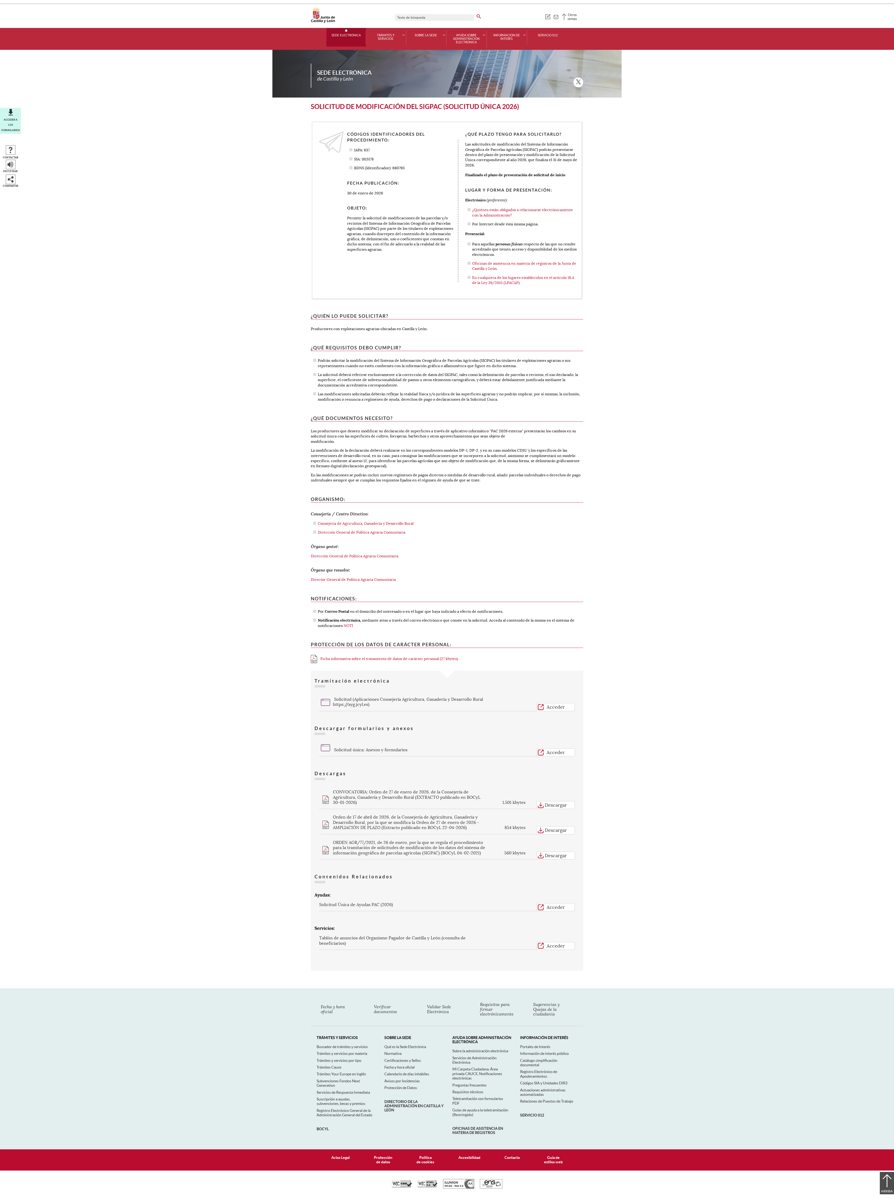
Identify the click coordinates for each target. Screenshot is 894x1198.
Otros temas (572, 17)
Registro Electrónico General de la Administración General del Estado (344, 1112)
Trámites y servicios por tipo (339, 1060)
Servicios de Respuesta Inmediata (343, 1092)
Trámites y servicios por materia (342, 1053)
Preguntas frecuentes (469, 1085)
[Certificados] (491, 1187)
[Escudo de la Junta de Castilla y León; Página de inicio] (323, 22)
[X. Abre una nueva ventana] (578, 82)
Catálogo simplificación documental (538, 1062)
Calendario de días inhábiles (406, 1074)
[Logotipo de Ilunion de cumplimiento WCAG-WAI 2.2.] (458, 1187)
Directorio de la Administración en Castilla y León (414, 1106)
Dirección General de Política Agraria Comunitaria (361, 532)
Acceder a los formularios (10, 125)
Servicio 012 (548, 35)
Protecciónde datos (383, 1159)
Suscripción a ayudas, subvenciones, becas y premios (341, 1101)
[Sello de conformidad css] (402, 1186)
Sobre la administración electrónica (480, 1051)
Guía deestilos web (553, 1159)
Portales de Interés (535, 1047)
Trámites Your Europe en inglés (341, 1074)
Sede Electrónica (346, 35)
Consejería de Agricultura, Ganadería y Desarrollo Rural (365, 523)
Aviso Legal (340, 1157)
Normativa (393, 1053)
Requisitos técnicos (467, 1092)
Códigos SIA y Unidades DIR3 (543, 1083)
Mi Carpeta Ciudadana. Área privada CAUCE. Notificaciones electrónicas (477, 1073)
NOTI (348, 625)
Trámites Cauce (329, 1067)
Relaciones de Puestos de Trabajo (546, 1101)
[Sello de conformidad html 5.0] (427, 1186)
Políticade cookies (425, 1159)
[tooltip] (548, 16)
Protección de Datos (400, 1088)
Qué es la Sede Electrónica (405, 1047)
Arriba (887, 1191)
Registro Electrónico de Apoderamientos (538, 1073)
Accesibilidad (469, 1157)
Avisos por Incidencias (402, 1081)
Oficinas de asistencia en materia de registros (477, 1130)
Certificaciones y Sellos (402, 1060)
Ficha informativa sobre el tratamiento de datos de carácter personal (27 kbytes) (388, 659)
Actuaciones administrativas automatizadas (543, 1092)
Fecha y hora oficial (399, 1067)
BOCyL (323, 1129)
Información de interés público (544, 1053)
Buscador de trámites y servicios (342, 1047)
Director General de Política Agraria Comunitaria (353, 579)
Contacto (512, 1157)
